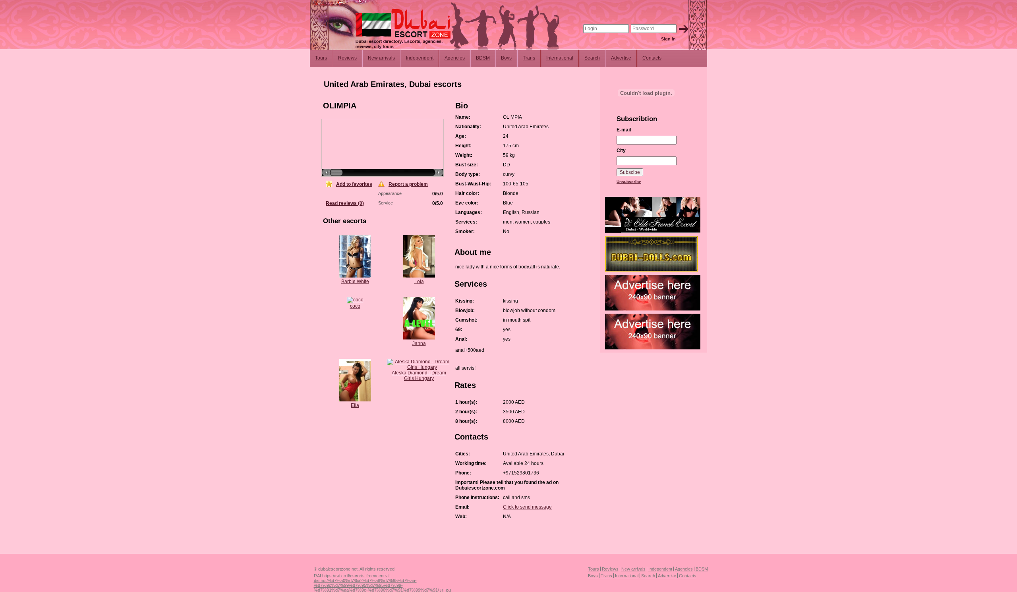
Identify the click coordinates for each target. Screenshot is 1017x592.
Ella (355, 405)
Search (592, 58)
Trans (529, 58)
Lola (419, 281)
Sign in (668, 39)
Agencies (455, 58)
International (559, 58)
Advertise (621, 58)
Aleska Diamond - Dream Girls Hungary (419, 375)
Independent (419, 58)
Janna (419, 343)
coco (355, 306)
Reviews (347, 58)
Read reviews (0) (345, 203)
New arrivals (381, 58)
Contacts (651, 58)
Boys (506, 58)
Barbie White (355, 281)
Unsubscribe (629, 181)
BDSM (483, 58)
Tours (321, 58)
